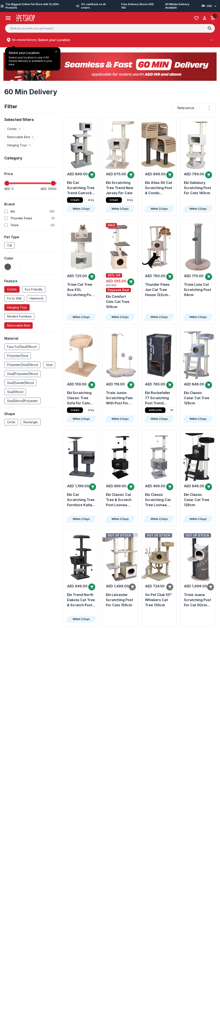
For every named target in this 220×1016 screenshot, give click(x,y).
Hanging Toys (17, 307)
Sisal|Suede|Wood (20, 383)
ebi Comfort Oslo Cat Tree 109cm (117, 301)
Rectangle (30, 422)
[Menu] (8, 18)
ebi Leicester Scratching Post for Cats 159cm (119, 600)
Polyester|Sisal (17, 356)
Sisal (49, 365)
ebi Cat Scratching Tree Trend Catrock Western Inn (81, 188)
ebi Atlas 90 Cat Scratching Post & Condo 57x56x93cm (158, 188)
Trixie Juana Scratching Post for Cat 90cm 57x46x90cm (197, 600)
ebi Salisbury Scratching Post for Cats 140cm (197, 187)
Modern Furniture (19, 316)
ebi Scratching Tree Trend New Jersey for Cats (119, 187)
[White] (17, 266)
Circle (11, 422)
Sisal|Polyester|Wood (22, 374)
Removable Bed (18, 325)
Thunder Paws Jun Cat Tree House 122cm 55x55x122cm (157, 289)
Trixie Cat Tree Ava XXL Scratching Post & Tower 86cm (80, 289)
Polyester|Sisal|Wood (22, 365)
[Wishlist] (196, 18)
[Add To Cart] (91, 174)
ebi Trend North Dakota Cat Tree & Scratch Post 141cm (81, 600)
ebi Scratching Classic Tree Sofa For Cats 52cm (79, 398)
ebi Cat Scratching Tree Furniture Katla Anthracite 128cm (81, 499)
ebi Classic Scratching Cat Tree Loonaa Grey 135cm (158, 499)
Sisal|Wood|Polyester (22, 401)
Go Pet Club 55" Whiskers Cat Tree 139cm (158, 600)
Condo (12, 289)
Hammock (37, 298)
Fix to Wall (14, 298)
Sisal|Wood (15, 392)
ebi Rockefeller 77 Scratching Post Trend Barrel (157, 398)
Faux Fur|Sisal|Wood (22, 346)
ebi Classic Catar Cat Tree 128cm (196, 398)
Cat (9, 245)
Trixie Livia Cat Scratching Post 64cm (197, 289)
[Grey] (7, 266)
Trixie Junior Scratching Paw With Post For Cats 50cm (119, 398)
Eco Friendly (34, 289)
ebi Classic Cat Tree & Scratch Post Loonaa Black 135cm (118, 499)
